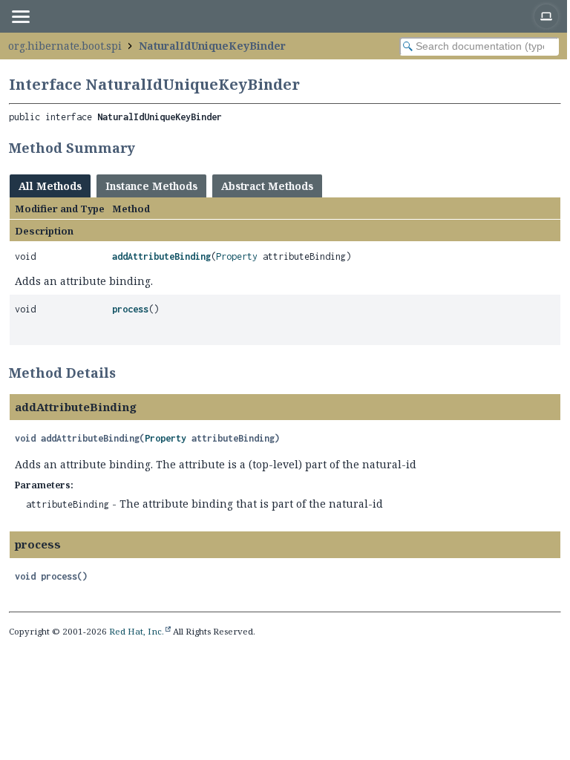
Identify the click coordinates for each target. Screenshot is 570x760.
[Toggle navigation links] (20, 16)
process (130, 309)
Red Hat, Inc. (136, 631)
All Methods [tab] (50, 186)
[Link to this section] (145, 148)
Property (237, 256)
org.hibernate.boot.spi (65, 46)
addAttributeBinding (161, 256)
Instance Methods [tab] (151, 186)
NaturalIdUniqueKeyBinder (212, 46)
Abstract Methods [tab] (267, 186)
